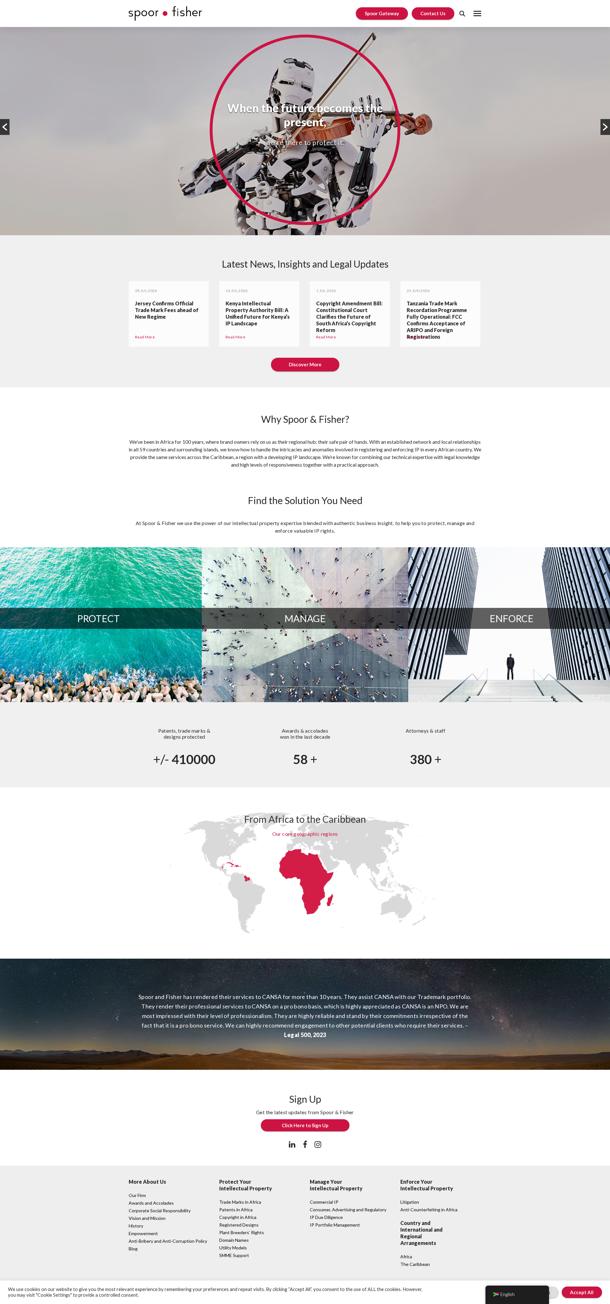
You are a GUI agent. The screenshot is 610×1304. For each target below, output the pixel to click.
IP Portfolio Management (335, 1224)
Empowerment (143, 1233)
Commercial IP (324, 1202)
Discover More (305, 364)
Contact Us (432, 13)
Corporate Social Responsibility (160, 1210)
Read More (145, 337)
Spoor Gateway (382, 13)
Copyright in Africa (237, 1217)
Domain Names (234, 1240)
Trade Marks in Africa (240, 1202)
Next (605, 127)
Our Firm (137, 1195)
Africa (406, 1256)
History (136, 1225)
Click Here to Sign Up (305, 1125)
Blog (133, 1248)
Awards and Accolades (151, 1203)
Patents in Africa (236, 1209)
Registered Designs (239, 1224)
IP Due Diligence (326, 1217)
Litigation (409, 1202)
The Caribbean (415, 1264)
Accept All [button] (581, 1292)
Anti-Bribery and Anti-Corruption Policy (168, 1241)
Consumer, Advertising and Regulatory (348, 1209)
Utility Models (233, 1247)
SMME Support (234, 1255)
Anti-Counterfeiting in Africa (429, 1209)
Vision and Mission (147, 1218)
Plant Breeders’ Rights (241, 1232)
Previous (5, 127)
